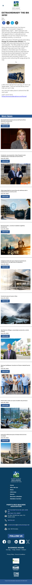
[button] (3, 5)
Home (12, 485)
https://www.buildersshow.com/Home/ (14, 96)
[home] (19, 6)
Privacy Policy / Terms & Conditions (16, 554)
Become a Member (16, 496)
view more (5, 126)
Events (12, 494)
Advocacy (13, 492)
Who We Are (14, 487)
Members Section (15, 499)
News (12, 489)
